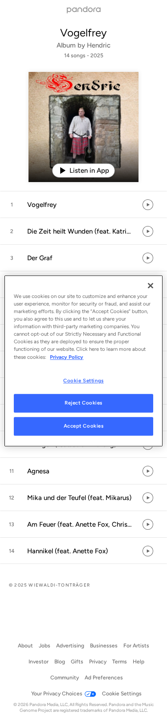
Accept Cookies (84, 426)
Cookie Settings (83, 380)
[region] (83, 361)
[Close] (150, 285)
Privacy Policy (66, 357)
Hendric (98, 45)
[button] (83, 204)
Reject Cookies (83, 403)
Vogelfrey (83, 32)
